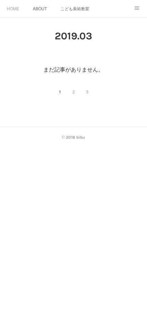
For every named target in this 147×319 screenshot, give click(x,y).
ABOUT (40, 8)
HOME (13, 8)
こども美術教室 (75, 8)
